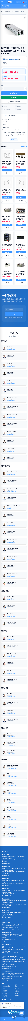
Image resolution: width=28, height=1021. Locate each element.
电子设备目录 (18, 988)
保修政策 (4, 995)
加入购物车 (15, 93)
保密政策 (4, 996)
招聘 (16, 986)
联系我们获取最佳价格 (15, 101)
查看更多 (23, 146)
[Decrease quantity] (3, 88)
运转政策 (17, 993)
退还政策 (17, 995)
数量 (2, 85)
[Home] (1, 11)
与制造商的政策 (6, 986)
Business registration (7, 985)
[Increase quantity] (25, 88)
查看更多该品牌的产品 (14, 59)
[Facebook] (2, 999)
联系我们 (17, 990)
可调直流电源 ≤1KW (9, 11)
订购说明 (17, 991)
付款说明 (4, 990)
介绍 (3, 988)
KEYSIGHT (5, 59)
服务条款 (16, 317)
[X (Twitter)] (8, 999)
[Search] (24, 6)
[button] (14, 29)
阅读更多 (13, 139)
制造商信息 (13, 115)
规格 (6, 115)
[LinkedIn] (10, 999)
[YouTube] (5, 999)
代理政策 (4, 991)
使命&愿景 (4, 993)
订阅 (14, 314)
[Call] (14, 1019)
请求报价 (15, 97)
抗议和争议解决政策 (20, 985)
